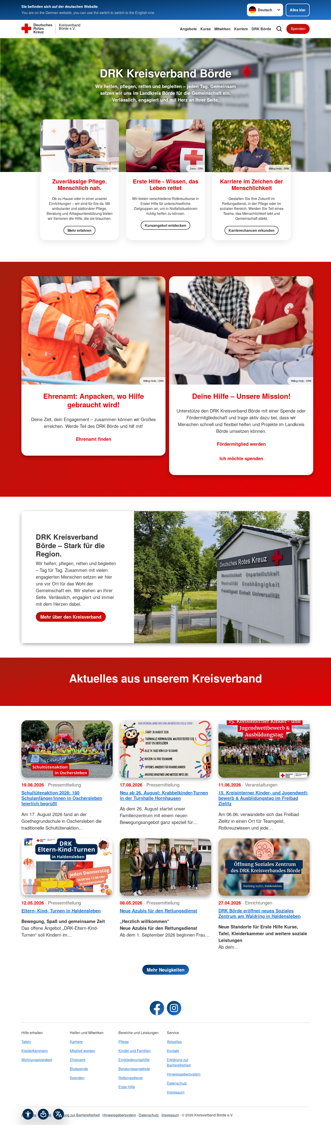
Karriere (241, 28)
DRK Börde (261, 28)
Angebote (188, 28)
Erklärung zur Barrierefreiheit (178, 1062)
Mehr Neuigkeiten (165, 969)
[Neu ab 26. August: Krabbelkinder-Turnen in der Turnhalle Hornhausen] (165, 749)
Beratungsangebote (134, 1068)
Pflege (123, 1041)
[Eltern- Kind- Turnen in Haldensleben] (67, 867)
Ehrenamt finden (93, 439)
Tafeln (26, 1041)
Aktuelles (174, 1041)
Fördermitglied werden (241, 444)
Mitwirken (222, 28)
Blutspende (79, 1068)
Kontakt (173, 1050)
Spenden (298, 28)
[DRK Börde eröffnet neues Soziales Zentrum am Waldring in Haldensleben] (264, 867)
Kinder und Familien (134, 1050)
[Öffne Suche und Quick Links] (279, 28)
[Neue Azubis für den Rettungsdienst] (165, 867)
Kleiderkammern (34, 1050)
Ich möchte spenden (241, 458)
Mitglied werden (82, 1050)
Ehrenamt (77, 1059)
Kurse (205, 28)
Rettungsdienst (130, 1077)
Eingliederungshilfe (134, 1059)
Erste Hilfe (126, 1086)
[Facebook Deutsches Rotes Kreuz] (157, 1008)
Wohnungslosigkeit (36, 1059)
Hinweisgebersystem (183, 1074)
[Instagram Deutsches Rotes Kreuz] (174, 1008)
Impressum (175, 1092)
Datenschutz (177, 1083)
